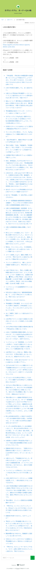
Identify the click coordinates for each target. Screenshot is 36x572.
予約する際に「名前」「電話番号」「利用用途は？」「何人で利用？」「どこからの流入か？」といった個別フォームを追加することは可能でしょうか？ (19, 148)
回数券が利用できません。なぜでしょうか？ (18, 517)
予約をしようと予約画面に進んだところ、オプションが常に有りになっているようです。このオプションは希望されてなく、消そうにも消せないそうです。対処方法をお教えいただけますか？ (19, 525)
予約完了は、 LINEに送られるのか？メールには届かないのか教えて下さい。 (19, 361)
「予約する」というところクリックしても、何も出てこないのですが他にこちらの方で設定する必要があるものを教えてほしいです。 (19, 509)
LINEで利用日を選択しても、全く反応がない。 (19, 89)
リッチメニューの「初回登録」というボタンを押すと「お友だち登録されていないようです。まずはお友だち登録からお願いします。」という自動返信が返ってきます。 (19, 345)
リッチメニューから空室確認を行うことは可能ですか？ (19, 288)
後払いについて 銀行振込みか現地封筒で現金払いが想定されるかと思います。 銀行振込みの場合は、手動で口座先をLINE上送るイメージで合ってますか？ (19, 104)
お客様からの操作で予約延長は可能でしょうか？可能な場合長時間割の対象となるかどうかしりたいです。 (19, 442)
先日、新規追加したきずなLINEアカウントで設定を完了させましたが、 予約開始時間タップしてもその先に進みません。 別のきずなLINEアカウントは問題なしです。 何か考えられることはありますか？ (19, 165)
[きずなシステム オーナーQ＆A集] (18, 6)
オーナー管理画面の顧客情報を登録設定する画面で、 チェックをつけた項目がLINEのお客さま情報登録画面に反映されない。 (19, 203)
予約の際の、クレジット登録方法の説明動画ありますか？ (19, 501)
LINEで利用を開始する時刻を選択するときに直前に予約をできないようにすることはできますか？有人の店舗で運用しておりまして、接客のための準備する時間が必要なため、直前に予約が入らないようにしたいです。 (19, 491)
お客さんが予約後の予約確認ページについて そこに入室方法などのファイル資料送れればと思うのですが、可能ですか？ (19, 95)
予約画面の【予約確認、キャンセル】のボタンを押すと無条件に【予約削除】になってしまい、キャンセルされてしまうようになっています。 (19, 306)
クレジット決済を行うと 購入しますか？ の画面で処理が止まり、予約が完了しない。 (19, 264)
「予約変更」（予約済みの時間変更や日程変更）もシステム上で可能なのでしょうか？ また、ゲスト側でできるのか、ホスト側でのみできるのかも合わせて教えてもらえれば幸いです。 (19, 80)
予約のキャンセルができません (15, 300)
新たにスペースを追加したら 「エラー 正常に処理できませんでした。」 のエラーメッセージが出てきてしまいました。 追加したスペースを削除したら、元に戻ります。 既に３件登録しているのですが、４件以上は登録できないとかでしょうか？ (19, 238)
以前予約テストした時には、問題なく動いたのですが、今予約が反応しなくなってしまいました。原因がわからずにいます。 (19, 354)
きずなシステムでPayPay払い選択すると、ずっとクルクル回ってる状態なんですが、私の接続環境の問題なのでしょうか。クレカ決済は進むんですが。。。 (19, 119)
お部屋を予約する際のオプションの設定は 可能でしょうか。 (19, 156)
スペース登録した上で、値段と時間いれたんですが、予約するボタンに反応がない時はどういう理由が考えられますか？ (19, 257)
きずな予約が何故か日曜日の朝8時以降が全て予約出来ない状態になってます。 (19, 328)
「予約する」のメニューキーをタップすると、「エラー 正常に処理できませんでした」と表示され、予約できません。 (19, 549)
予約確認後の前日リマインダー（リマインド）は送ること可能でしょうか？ (19, 112)
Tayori (17, 568)
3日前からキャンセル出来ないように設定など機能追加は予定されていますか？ (19, 127)
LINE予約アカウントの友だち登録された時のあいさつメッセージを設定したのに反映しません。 (19, 321)
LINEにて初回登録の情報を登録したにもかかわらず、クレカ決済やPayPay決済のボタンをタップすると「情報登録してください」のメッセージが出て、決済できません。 (19, 335)
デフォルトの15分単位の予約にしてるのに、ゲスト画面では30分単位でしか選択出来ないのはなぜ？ (19, 379)
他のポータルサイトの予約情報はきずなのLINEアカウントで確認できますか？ (19, 190)
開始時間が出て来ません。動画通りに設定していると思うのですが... (19, 534)
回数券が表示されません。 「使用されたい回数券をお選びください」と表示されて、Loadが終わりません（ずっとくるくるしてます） (19, 451)
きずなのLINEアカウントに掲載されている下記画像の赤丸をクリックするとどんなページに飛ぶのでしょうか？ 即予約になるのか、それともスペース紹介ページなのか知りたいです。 (19, 369)
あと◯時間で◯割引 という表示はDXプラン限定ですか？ (19, 314)
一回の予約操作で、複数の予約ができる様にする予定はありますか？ (19, 141)
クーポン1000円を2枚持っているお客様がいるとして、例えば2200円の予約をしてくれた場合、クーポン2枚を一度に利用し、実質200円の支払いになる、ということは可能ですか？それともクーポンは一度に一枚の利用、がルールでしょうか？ (19, 431)
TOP (2, 19)
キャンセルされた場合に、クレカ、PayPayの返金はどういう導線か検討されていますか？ (19, 134)
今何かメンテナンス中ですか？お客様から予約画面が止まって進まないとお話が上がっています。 (19, 541)
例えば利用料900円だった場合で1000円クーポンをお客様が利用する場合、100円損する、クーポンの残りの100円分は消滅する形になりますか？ (19, 419)
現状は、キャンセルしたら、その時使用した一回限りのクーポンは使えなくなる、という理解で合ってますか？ (19, 249)
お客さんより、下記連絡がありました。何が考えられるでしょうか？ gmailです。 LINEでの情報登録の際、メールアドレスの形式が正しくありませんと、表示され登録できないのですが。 (19, 462)
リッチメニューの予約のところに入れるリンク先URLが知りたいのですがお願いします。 (19, 472)
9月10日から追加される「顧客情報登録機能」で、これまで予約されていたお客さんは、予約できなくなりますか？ (19, 294)
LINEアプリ (10, 19)
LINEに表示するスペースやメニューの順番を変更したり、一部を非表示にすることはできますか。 (19, 480)
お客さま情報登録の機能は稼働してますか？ (18, 228)
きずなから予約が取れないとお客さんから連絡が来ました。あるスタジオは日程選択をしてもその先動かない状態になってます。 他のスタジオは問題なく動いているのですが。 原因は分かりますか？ (19, 389)
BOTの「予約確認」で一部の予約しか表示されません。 (19, 196)
